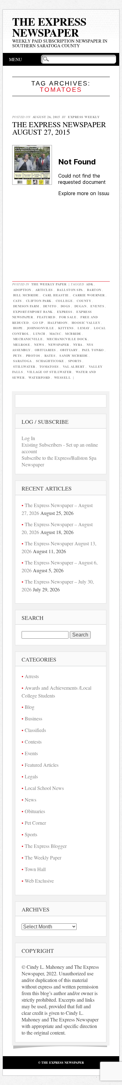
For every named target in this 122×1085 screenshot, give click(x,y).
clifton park (39, 301)
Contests (33, 741)
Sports (31, 834)
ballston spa (70, 290)
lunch (39, 333)
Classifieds (35, 730)
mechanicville (28, 339)
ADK (90, 284)
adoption (22, 290)
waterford (39, 377)
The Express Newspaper (49, 26)
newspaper (58, 344)
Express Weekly (83, 117)
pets (17, 355)
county (84, 301)
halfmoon (58, 322)
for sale (67, 317)
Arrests (32, 676)
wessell (62, 377)
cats (17, 301)
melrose (21, 344)
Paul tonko (93, 350)
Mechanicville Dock (67, 339)
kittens (66, 328)
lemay (84, 328)
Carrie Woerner (89, 295)
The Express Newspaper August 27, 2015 (59, 128)
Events (31, 753)
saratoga (22, 361)
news (39, 344)
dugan (80, 306)
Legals (31, 776)
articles (44, 290)
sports (75, 361)
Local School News (44, 788)
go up (38, 322)
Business (33, 718)
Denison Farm (26, 306)
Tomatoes (49, 366)
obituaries (45, 350)
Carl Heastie (56, 295)
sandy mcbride (73, 355)
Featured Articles (41, 764)
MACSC (55, 333)
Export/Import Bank (33, 311)
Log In (28, 438)
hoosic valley (86, 322)
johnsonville (40, 328)
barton (94, 290)
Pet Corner (35, 822)
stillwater (24, 366)
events (97, 306)
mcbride (73, 333)
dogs (65, 306)
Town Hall (35, 869)
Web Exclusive (39, 880)
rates (50, 355)
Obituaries (35, 811)
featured (46, 317)
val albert (74, 366)
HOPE (18, 328)
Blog (29, 706)
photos (33, 355)
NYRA (78, 344)
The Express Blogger (46, 846)
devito (50, 306)
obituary (69, 350)
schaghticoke (50, 361)
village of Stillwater (49, 372)
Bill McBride (26, 295)
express (65, 311)
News (30, 799)
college (64, 301)
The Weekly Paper (49, 284)
